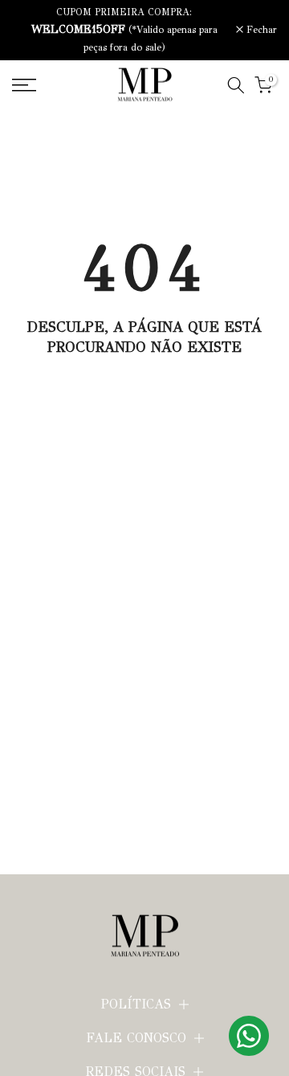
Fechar (260, 30)
